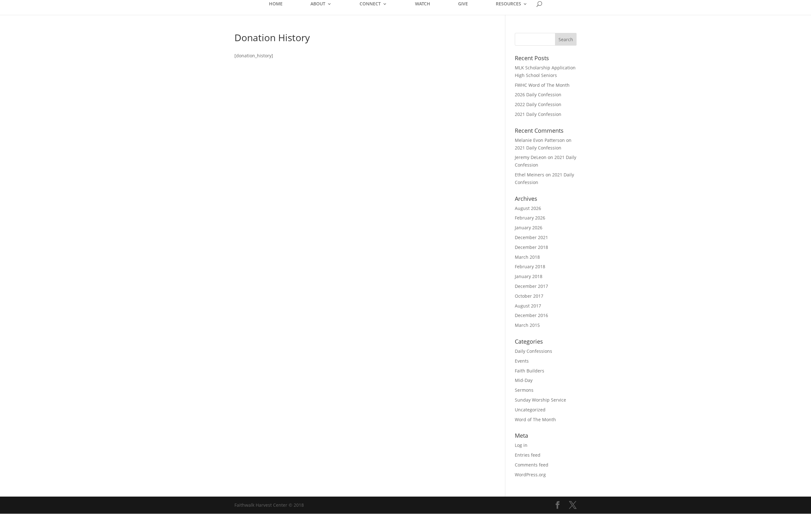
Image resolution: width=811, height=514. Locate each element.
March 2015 (527, 325)
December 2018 (531, 247)
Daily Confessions (533, 351)
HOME (276, 4)
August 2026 (528, 208)
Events (522, 361)
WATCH (422, 4)
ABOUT (317, 4)
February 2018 (530, 266)
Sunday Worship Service (540, 400)
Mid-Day (524, 380)
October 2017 (529, 296)
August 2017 (528, 306)
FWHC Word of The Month (542, 85)
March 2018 (527, 257)
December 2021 (531, 237)
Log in (521, 445)
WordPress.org (530, 475)
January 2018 (528, 276)
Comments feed (531, 465)
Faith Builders (529, 371)
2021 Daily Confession (538, 114)
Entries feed (527, 455)
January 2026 (528, 228)
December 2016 (531, 315)
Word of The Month (535, 419)
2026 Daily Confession (538, 95)
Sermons (524, 390)
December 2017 (531, 286)
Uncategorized (530, 410)
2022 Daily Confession (538, 104)
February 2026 (530, 218)
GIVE (463, 4)
